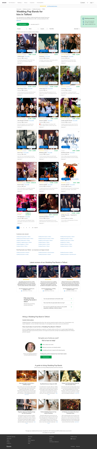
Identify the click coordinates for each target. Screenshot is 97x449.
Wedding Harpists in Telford (44, 244)
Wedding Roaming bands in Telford (67, 236)
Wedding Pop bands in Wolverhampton (46, 252)
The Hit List (25, 288)
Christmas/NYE (40, 2)
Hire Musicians (12, 2)
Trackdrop (73, 446)
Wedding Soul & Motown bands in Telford (25, 238)
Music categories (31, 440)
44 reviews (24, 54)
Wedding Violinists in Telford (66, 244)
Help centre (9, 438)
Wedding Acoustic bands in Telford (45, 240)
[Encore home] (4, 2)
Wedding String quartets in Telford (23, 236)
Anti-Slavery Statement (54, 441)
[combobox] (22, 29)
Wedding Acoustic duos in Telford (67, 240)
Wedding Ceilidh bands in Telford (23, 240)
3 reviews (63, 150)
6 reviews (68, 182)
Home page (19, 9)
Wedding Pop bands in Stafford (66, 252)
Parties (25, 2)
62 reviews (68, 54)
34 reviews (46, 118)
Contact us (9, 443)
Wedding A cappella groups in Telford (24, 242)
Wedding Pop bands (36, 9)
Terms (8, 440)
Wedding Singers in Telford (43, 242)
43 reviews (46, 54)
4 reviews (68, 213)
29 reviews (68, 118)
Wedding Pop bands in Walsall (44, 254)
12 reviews (46, 86)
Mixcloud (78, 446)
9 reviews (24, 182)
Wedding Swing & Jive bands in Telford (46, 238)
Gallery (29, 441)
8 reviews (46, 214)
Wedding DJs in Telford (65, 242)
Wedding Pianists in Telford (43, 246)
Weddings (19, 2)
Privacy (8, 441)
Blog (29, 443)
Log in (91, 2)
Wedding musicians (27, 9)
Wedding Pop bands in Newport (23, 252)
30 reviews (24, 118)
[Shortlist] (88, 3)
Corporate (32, 2)
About (50, 438)
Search (83, 2)
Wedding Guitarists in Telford (66, 246)
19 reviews (24, 86)
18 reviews (68, 86)
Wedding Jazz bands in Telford (66, 238)
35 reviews (19, 214)
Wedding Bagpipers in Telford (22, 244)
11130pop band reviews (52, 6)
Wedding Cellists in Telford (22, 246)
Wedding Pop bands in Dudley (23, 254)
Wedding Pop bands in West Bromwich (68, 254)
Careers (50, 440)
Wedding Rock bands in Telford (44, 236)
